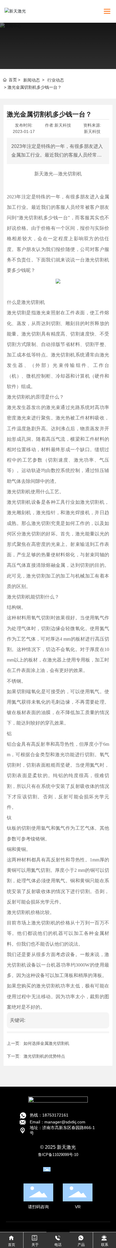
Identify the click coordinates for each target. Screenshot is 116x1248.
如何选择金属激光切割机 (46, 1043)
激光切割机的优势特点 (44, 1056)
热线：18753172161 (49, 1115)
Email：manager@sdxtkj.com (57, 1122)
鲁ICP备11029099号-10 (58, 1155)
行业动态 (55, 80)
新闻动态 (31, 80)
